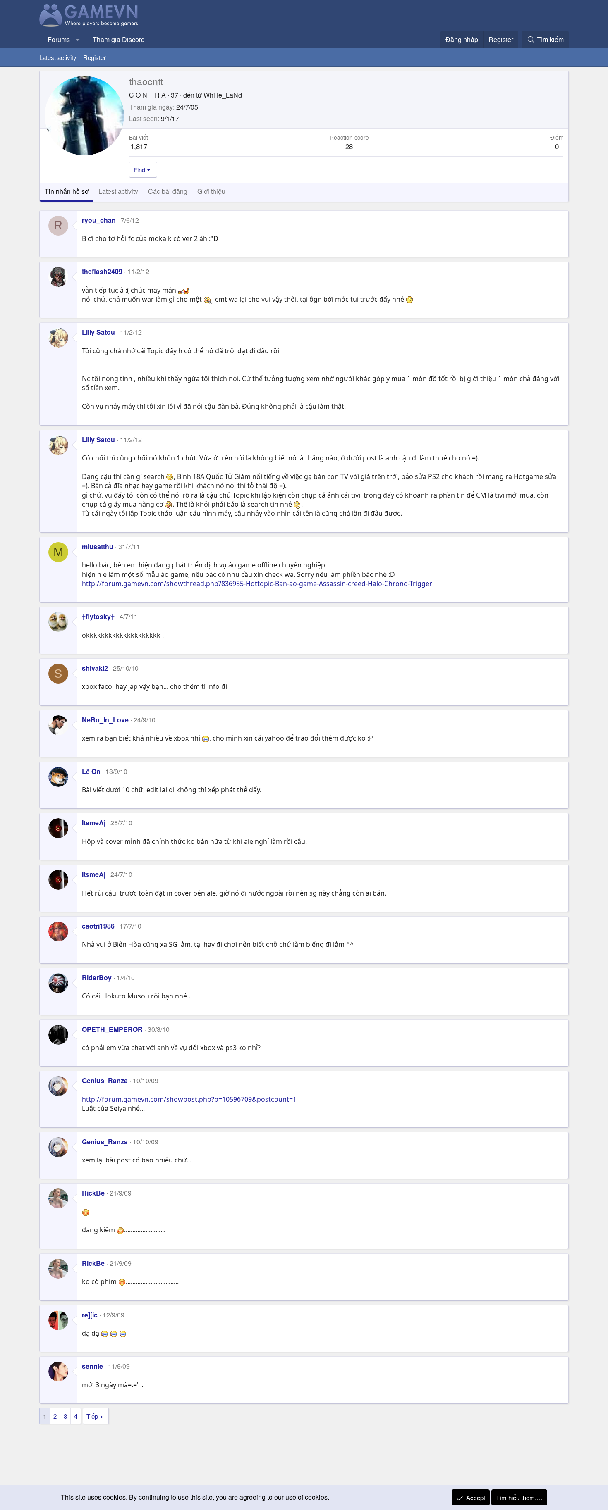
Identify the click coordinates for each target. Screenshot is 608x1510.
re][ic (90, 1314)
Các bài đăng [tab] (167, 191)
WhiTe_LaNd (222, 95)
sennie (92, 1366)
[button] (78, 39)
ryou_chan (99, 220)
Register (94, 57)
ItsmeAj (93, 822)
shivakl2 (95, 668)
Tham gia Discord (119, 39)
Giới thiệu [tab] (211, 191)
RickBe (93, 1193)
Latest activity (58, 57)
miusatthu (97, 546)
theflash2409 (102, 271)
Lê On (91, 771)
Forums (59, 39)
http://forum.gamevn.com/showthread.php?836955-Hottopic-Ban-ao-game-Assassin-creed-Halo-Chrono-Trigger (257, 583)
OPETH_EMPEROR (112, 1029)
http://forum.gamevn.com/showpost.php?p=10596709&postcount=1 (189, 1099)
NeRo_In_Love (105, 719)
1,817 (138, 146)
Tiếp (92, 1416)
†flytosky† (98, 616)
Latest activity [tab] (118, 191)
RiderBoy (97, 977)
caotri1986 (98, 926)
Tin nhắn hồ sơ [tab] (67, 191)
